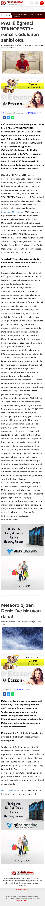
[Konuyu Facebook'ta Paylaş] (4, 117)
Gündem (12, 622)
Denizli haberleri (8, 790)
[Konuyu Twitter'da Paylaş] (8, 117)
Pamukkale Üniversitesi (14, 113)
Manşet (11, 45)
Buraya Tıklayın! (22, 900)
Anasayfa (4, 45)
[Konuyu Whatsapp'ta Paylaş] (12, 117)
